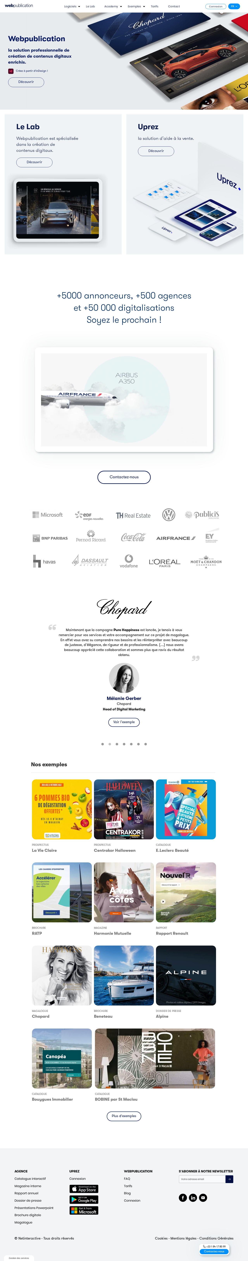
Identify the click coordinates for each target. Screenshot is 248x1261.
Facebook (183, 1198)
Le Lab (90, 6)
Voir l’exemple (124, 727)
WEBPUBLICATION (138, 1171)
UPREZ (74, 1171)
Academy (111, 6)
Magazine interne (28, 1186)
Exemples (134, 6)
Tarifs (154, 6)
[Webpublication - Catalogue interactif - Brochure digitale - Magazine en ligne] (19, 6)
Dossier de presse (28, 1200)
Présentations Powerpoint (34, 1208)
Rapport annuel (26, 1193)
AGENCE (21, 1171)
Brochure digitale (28, 1215)
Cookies (161, 1238)
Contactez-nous (124, 477)
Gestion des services (19, 1258)
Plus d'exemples (124, 1116)
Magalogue (23, 1222)
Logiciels (70, 6)
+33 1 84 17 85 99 (216, 1247)
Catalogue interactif (30, 1178)
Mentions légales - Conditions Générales (201, 1238)
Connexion (216, 6)
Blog (127, 1193)
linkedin (193, 1198)
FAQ (127, 1178)
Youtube (203, 1198)
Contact (174, 6)
